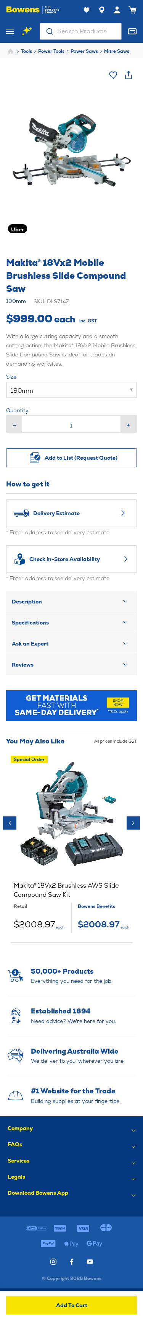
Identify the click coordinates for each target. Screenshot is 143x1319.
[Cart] (132, 10)
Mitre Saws (116, 51)
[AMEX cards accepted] (60, 1228)
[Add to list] (113, 75)
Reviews (23, 664)
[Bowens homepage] (32, 10)
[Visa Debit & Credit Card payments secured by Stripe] (83, 1228)
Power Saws (84, 51)
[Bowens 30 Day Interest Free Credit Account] (37, 1228)
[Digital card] (132, 31)
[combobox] (81, 31)
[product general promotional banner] (71, 705)
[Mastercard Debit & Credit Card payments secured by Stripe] (106, 1228)
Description (27, 601)
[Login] (117, 10)
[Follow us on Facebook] (72, 1262)
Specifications (30, 622)
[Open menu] (10, 31)
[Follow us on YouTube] (90, 1262)
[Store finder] (101, 10)
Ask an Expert (30, 643)
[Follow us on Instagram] (53, 1262)
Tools (26, 51)
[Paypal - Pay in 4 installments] (48, 1243)
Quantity (17, 410)
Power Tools (51, 51)
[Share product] (128, 75)
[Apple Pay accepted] (71, 1243)
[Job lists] (86, 10)
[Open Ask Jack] (27, 31)
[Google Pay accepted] (95, 1243)
